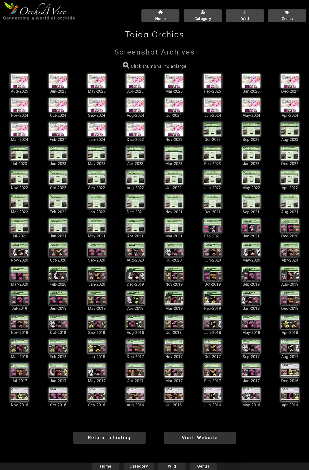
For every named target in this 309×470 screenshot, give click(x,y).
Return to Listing (109, 437)
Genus (203, 466)
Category (139, 466)
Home (106, 466)
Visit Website (200, 437)
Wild (172, 466)
